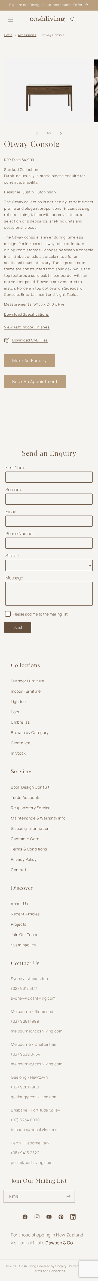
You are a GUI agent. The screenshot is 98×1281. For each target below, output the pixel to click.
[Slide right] (61, 133)
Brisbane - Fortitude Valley (35, 1110)
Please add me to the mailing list (40, 614)
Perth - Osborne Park (30, 1142)
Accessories (27, 35)
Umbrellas (20, 722)
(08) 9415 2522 (25, 1152)
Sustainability (23, 944)
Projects (18, 924)
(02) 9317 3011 (24, 988)
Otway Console (53, 35)
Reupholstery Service (31, 807)
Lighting (18, 701)
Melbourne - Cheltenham (34, 1044)
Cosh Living (27, 1266)
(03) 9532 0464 (25, 1054)
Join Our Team (24, 934)
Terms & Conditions (29, 849)
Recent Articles (25, 913)
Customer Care (25, 838)
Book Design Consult (30, 787)
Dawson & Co (59, 1243)
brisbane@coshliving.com (35, 1129)
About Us (19, 903)
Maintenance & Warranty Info (38, 818)
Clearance (20, 742)
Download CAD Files (30, 340)
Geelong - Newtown (29, 1077)
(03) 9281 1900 (25, 1087)
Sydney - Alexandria (29, 978)
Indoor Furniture (26, 691)
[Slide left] (37, 133)
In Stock (18, 753)
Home (8, 35)
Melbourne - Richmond (32, 1011)
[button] (11, 19)
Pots (15, 711)
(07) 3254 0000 (25, 1119)
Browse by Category (30, 732)
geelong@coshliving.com (34, 1096)
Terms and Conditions (49, 1271)
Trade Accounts (25, 797)
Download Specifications (26, 314)
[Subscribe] (69, 1196)
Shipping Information (30, 828)
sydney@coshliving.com (33, 998)
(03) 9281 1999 (25, 1021)
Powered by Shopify (52, 1266)
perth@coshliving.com (32, 1162)
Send (18, 627)
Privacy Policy (23, 859)
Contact (18, 869)
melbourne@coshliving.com (36, 1031)
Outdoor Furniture (27, 680)
